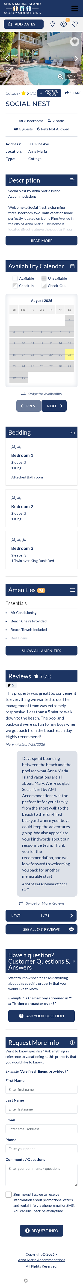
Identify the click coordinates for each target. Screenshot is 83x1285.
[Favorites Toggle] (74, 24)
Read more (41, 240)
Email (10, 1120)
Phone (11, 1139)
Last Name (15, 1100)
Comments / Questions (25, 1159)
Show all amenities (41, 650)
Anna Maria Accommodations (41, 1259)
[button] (6, 58)
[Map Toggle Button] (52, 24)
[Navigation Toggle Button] (74, 8)
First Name (15, 1080)
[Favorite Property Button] (74, 41)
